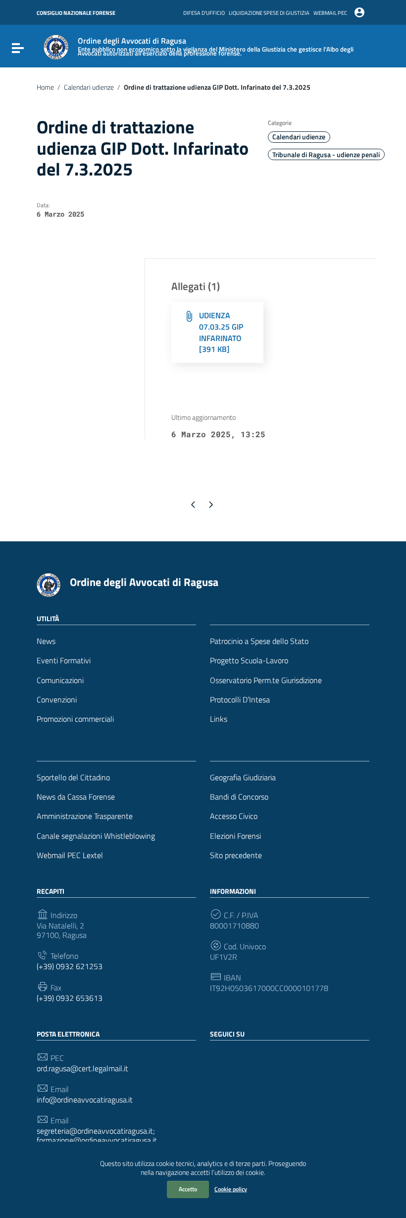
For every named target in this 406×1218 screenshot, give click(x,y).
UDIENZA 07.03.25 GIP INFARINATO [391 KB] (221, 332)
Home (45, 87)
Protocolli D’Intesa (240, 699)
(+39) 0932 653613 (69, 998)
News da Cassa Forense (76, 797)
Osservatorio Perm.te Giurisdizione (266, 680)
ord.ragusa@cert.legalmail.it (82, 1068)
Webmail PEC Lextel (70, 855)
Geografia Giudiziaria (243, 777)
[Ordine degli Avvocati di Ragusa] (56, 46)
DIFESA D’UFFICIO (204, 13)
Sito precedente (236, 855)
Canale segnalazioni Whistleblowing (96, 836)
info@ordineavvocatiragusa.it (85, 1099)
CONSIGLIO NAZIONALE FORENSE (76, 13)
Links (218, 719)
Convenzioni (57, 699)
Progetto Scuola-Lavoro (249, 660)
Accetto (188, 1189)
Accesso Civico (233, 816)
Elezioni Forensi (235, 836)
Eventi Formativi (64, 660)
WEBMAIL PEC (330, 13)
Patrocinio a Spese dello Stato (259, 641)
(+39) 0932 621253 (69, 966)
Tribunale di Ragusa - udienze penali (326, 154)
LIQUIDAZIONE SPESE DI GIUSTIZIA (269, 13)
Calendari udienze (89, 87)
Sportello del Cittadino (73, 777)
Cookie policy (230, 1189)
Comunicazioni (60, 680)
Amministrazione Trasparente (85, 816)
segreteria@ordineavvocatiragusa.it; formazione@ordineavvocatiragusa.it (97, 1135)
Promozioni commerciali (75, 719)
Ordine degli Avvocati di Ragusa (144, 582)
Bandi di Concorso (239, 797)
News (46, 641)
